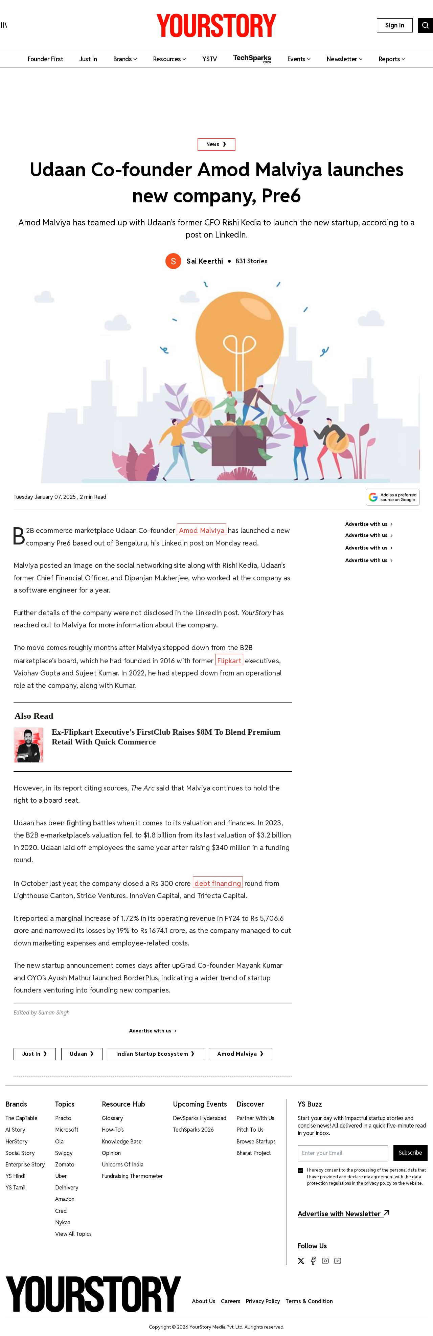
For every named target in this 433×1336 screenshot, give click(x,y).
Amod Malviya (201, 530)
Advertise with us (150, 1031)
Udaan (78, 1053)
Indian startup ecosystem (152, 1053)
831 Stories (251, 261)
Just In (31, 1053)
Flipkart (229, 660)
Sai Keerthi (205, 261)
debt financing (218, 883)
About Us (203, 1301)
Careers (231, 1301)
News (213, 144)
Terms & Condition (309, 1301)
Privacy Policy (263, 1301)
